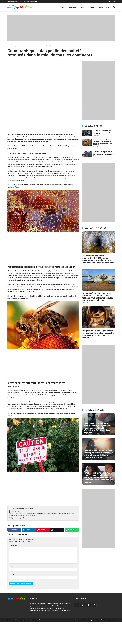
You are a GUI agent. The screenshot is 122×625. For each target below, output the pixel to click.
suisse (27, 515)
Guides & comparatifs (31, 1)
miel (17, 513)
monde (73, 513)
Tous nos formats (11, 1)
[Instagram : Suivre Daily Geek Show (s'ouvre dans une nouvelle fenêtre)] (109, 2)
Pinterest (42, 529)
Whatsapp (71, 529)
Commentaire (13, 546)
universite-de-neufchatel (16, 515)
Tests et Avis (22, 1)
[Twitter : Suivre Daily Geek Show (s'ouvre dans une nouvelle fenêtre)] (114, 2)
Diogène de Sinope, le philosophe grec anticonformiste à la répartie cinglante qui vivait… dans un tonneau (98, 334)
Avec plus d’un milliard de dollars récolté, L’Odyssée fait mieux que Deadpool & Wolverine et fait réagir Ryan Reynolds (97, 428)
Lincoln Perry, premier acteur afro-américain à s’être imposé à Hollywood (103, 131)
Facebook (14, 529)
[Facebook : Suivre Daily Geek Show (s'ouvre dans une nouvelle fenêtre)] (76, 605)
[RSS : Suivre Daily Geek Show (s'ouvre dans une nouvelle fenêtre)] (112, 2)
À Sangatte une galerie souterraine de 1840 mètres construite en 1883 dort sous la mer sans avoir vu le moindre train (98, 259)
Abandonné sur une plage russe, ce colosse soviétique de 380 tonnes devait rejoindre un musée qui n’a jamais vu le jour (97, 296)
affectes (46, 513)
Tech (62, 7)
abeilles (29, 513)
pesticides (23, 513)
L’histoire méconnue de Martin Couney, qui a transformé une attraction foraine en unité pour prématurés (102, 142)
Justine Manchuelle (17, 509)
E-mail (11, 575)
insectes (32, 515)
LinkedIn (27, 529)
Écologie (19, 518)
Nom (11, 567)
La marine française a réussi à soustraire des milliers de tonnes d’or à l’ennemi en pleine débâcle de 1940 (103, 153)
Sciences (72, 7)
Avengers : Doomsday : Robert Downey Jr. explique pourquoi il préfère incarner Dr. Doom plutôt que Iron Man (98, 454)
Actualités (26, 518)
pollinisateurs (66, 513)
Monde (91, 7)
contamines (53, 513)
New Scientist (18, 511)
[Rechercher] (114, 7)
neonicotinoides (38, 513)
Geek (82, 7)
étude (50, 166)
